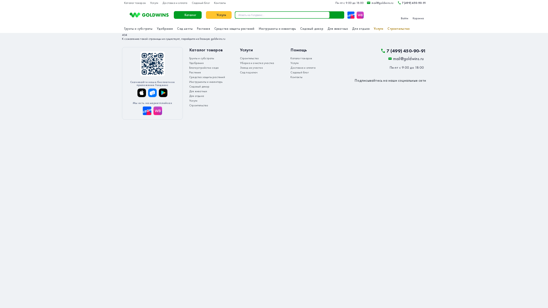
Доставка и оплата (174, 3)
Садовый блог (201, 3)
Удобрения (165, 29)
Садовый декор (311, 29)
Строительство (398, 29)
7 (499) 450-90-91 (414, 2)
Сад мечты (185, 29)
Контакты (220, 3)
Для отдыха (360, 29)
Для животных (338, 29)
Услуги (154, 3)
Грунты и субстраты (138, 29)
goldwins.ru (218, 39)
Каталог (190, 15)
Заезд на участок (251, 68)
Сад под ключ (249, 72)
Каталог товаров (135, 3)
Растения (203, 29)
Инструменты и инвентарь (277, 29)
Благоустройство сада (204, 68)
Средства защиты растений (234, 29)
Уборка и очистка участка (257, 63)
